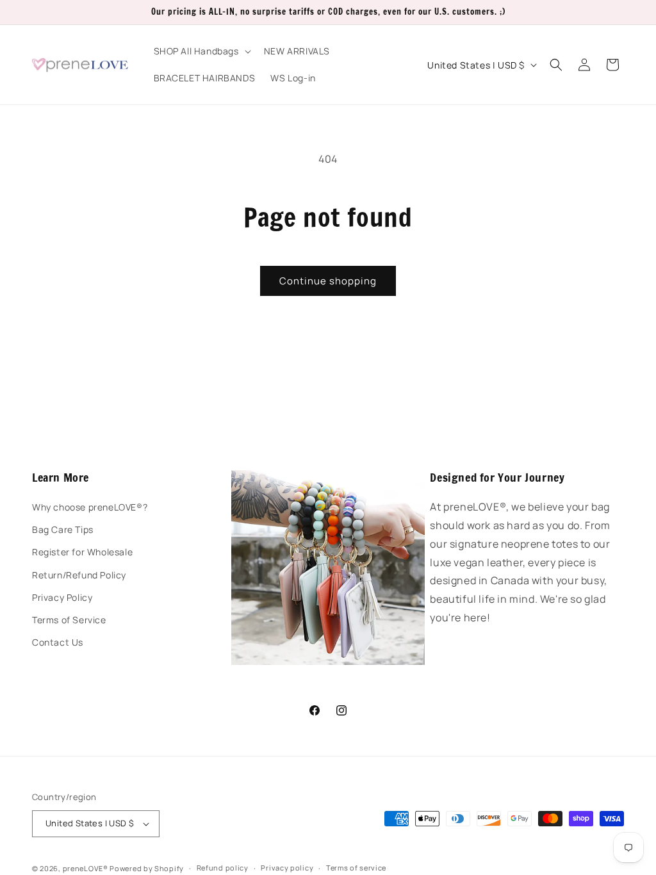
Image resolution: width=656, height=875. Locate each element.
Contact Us (57, 642)
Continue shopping (328, 281)
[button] (201, 51)
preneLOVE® (85, 868)
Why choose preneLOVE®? (89, 507)
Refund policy (223, 867)
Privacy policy (287, 867)
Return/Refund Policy (79, 575)
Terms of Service (69, 620)
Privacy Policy (62, 597)
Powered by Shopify (147, 868)
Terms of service (356, 867)
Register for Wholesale (82, 552)
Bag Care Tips (63, 529)
